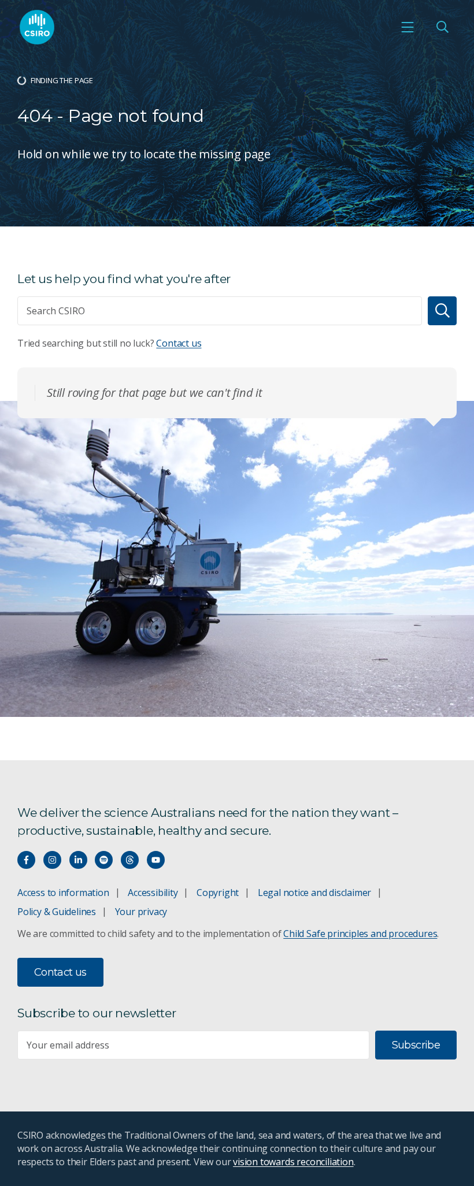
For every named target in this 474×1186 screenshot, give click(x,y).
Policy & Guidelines (56, 911)
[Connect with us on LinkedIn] (78, 860)
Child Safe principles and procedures (360, 933)
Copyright (218, 892)
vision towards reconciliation (293, 1161)
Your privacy (141, 911)
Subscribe (416, 1045)
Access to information (63, 892)
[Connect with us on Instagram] (52, 860)
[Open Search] (442, 27)
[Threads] (130, 860)
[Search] (442, 310)
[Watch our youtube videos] (156, 860)
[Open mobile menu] (407, 27)
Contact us (178, 343)
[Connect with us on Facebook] (26, 860)
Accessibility (152, 892)
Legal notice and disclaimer (314, 892)
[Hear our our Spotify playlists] (104, 860)
